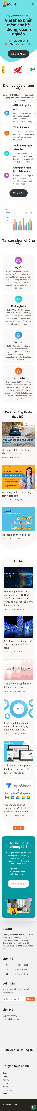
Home (4, 1073)
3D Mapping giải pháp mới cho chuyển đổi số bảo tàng (18, 644)
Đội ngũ (5, 1087)
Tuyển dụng (7, 1090)
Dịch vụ (5, 1080)
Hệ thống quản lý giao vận (16, 534)
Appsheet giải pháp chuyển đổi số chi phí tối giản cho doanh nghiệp (17, 808)
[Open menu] (33, 4)
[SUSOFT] (10, 4)
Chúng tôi (6, 1076)
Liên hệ (5, 1094)
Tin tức (5, 1083)
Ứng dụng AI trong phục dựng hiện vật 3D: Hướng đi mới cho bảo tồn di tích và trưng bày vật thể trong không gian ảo (18, 598)
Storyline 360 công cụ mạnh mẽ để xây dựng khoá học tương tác (16, 726)
